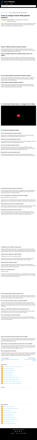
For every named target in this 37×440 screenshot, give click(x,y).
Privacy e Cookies (23, 433)
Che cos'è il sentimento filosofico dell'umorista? (11, 408)
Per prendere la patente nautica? (9, 368)
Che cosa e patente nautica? (8, 372)
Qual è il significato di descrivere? (9, 406)
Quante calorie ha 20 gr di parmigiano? (10, 417)
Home (2, 12)
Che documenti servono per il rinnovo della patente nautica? (13, 366)
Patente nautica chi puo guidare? (9, 370)
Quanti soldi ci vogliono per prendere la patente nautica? (12, 381)
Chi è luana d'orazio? (7, 410)
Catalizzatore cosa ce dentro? (8, 415)
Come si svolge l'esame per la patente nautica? (11, 377)
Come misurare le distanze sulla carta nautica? (11, 379)
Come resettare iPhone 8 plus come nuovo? (10, 419)
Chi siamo (12, 433)
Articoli (6, 12)
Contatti (17, 433)
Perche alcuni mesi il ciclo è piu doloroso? (10, 412)
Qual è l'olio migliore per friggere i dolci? (10, 423)
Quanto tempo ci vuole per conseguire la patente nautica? (13, 383)
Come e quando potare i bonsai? (9, 421)
